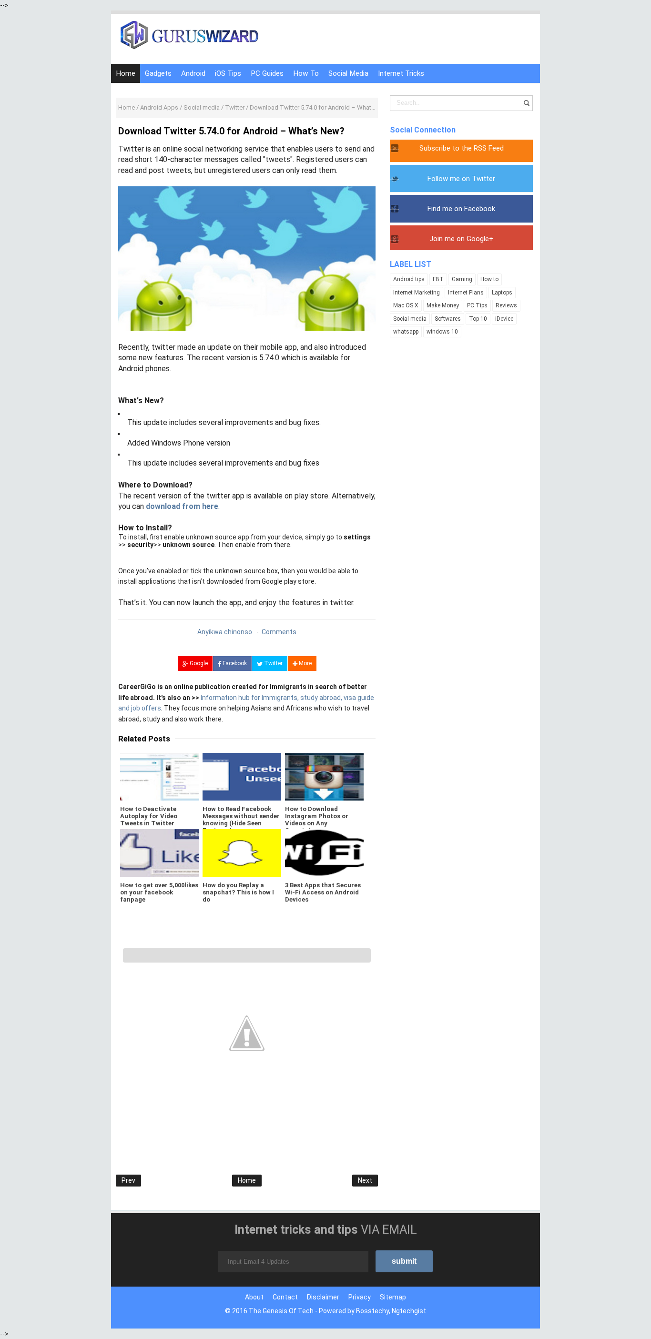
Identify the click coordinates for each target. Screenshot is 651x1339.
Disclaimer (323, 1297)
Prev (128, 1180)
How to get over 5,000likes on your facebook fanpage (159, 892)
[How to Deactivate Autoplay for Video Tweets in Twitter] (159, 777)
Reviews (506, 305)
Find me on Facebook (461, 208)
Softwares (448, 318)
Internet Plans (466, 292)
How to (489, 279)
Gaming (462, 279)
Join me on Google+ (461, 238)
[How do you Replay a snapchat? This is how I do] (242, 853)
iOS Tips (228, 73)
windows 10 (442, 331)
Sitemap (393, 1297)
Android (193, 73)
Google (198, 663)
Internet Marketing (416, 292)
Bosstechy (372, 1311)
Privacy (359, 1297)
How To (306, 73)
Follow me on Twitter (461, 178)
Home (125, 73)
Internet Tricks (401, 73)
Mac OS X (405, 305)
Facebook (234, 663)
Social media (410, 318)
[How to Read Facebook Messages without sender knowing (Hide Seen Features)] (242, 777)
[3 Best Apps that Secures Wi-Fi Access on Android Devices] (324, 853)
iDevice (504, 318)
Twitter (273, 663)
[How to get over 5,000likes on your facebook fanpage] (159, 853)
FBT (438, 279)
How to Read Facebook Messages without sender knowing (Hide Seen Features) (241, 819)
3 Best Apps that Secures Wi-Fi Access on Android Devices (323, 892)
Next (365, 1180)
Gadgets (158, 73)
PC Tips (477, 305)
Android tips (409, 279)
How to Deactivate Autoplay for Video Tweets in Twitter (148, 816)
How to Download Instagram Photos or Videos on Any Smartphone (316, 819)
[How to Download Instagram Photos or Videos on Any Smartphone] (324, 777)
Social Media (348, 73)
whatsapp (405, 331)
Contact (285, 1297)
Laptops (502, 292)
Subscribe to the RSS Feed (461, 148)
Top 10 (478, 318)
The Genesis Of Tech (281, 1311)
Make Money (443, 305)
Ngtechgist (409, 1311)
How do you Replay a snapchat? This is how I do (238, 892)
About (254, 1297)
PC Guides (267, 73)
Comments (279, 632)
